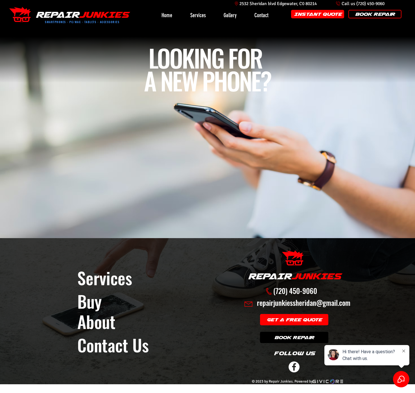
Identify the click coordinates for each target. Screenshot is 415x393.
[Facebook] (294, 366)
